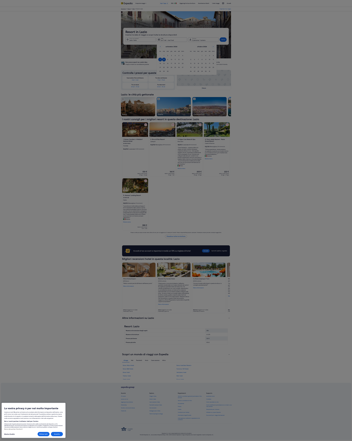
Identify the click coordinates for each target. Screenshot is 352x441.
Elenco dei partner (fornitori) (13, 429)
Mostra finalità (9, 434)
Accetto (57, 434)
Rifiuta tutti (43, 434)
